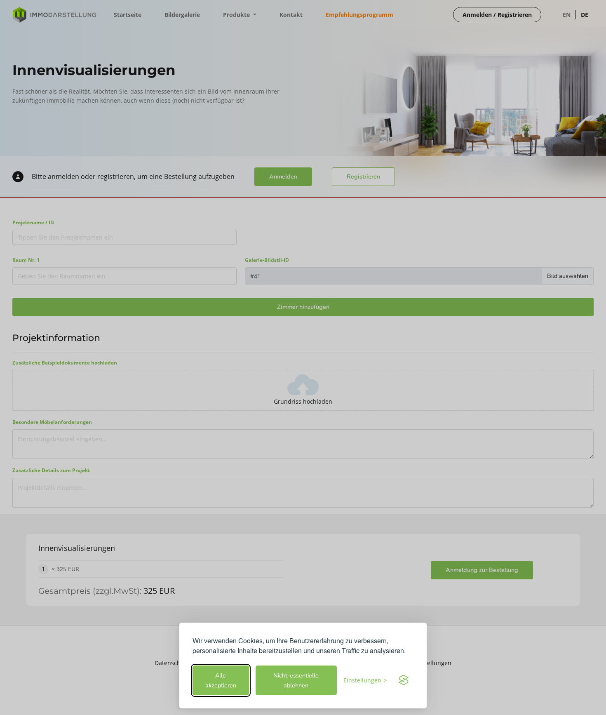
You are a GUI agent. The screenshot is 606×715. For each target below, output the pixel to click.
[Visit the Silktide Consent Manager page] (403, 680)
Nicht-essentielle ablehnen (296, 680)
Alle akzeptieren (220, 680)
